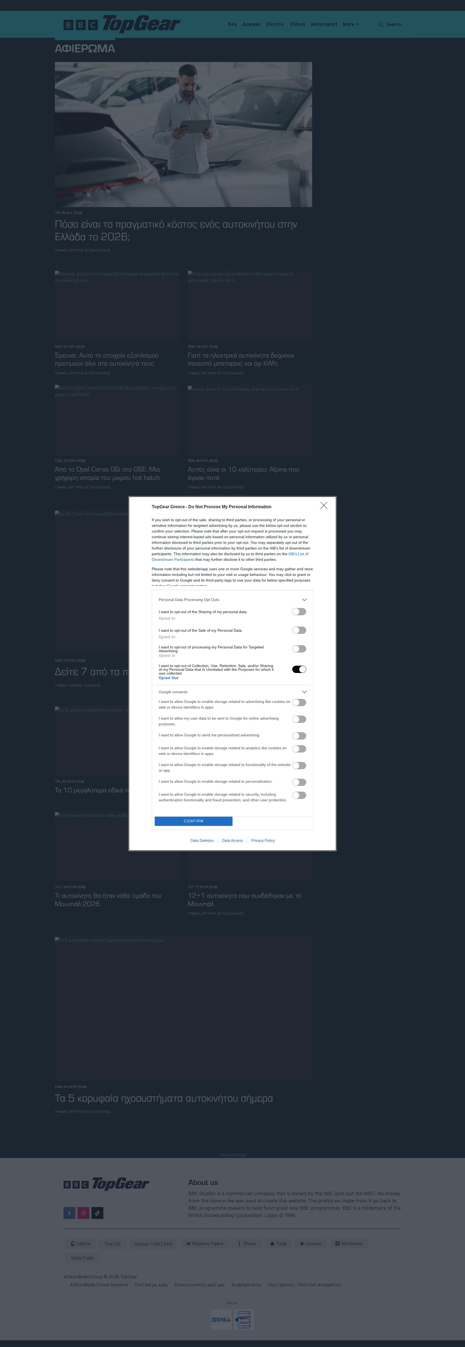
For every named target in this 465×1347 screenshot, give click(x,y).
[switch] (299, 611)
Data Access (232, 840)
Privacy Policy (263, 840)
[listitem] (232, 600)
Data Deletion (202, 840)
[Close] (325, 507)
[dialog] (232, 674)
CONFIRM (194, 821)
